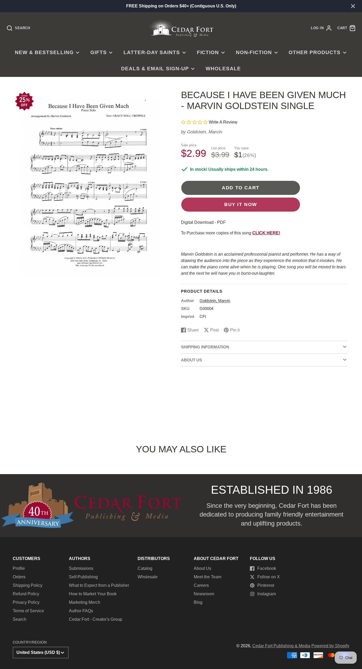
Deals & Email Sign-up (155, 68)
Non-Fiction (254, 52)
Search (19, 619)
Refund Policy (26, 594)
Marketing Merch (84, 602)
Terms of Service (28, 611)
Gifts (98, 52)
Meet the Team (207, 577)
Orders (19, 577)
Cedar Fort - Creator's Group (95, 619)
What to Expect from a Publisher (99, 585)
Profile (19, 568)
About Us (202, 568)
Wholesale (223, 68)
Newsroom (204, 594)
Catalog (145, 568)
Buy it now (240, 204)
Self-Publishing (83, 577)
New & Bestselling (44, 52)
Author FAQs (81, 611)
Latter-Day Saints (151, 52)
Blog (198, 602)
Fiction (208, 52)
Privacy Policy (26, 602)
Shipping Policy (27, 585)
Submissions (81, 568)
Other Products (314, 52)
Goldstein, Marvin (204, 131)
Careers (201, 585)
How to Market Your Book (93, 594)
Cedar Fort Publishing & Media (281, 646)
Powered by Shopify (330, 646)
